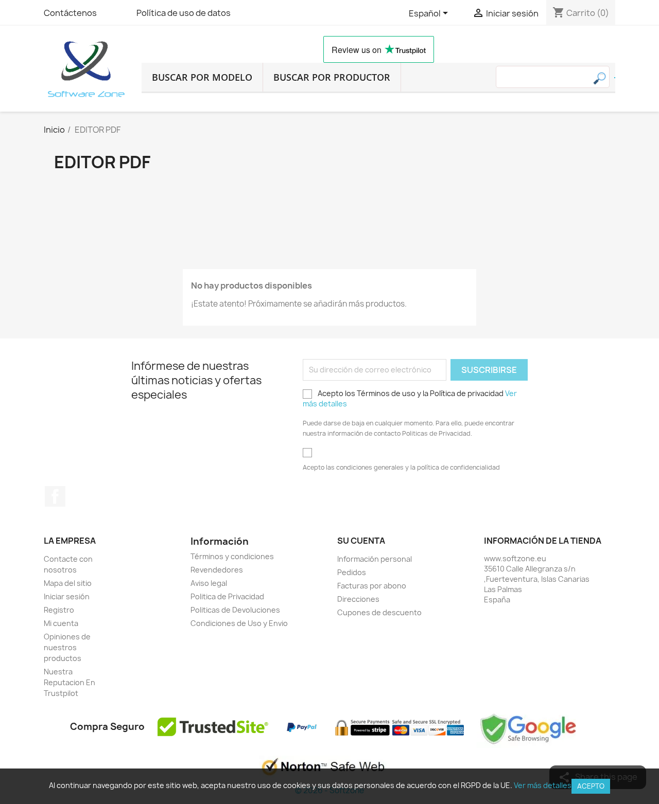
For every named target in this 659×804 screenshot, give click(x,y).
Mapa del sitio (68, 583)
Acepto (590, 786)
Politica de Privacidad (227, 596)
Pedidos (351, 572)
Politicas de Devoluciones (235, 610)
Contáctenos (70, 13)
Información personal (374, 559)
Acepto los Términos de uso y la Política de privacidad (410, 398)
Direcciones (358, 599)
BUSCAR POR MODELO (202, 77)
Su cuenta (361, 540)
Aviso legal (208, 583)
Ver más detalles (542, 785)
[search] (614, 77)
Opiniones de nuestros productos (67, 647)
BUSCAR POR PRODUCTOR (331, 77)
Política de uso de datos (183, 13)
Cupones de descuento (379, 612)
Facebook (55, 496)
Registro (59, 610)
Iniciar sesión (67, 596)
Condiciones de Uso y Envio (239, 623)
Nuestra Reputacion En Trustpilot (69, 682)
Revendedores (216, 570)
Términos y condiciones (232, 556)
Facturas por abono (371, 586)
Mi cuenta (61, 623)
